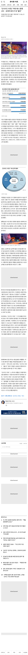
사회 (20, 652)
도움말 (20, 443)
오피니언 (3, 652)
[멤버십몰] (14, 412)
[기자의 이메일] (6, 405)
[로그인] (26, 2)
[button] (1, 2)
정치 (8, 652)
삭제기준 (25, 443)
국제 (14, 652)
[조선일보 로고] (14, 2)
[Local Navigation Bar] (1, 2)
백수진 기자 (3, 37)
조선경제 (25, 652)
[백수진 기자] (3, 402)
